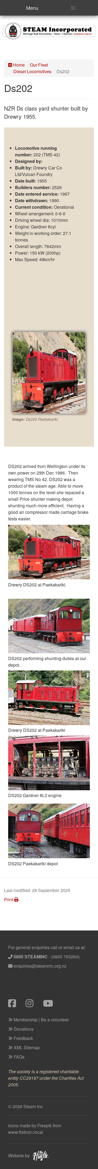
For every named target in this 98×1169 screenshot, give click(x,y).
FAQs (18, 1057)
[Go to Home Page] (49, 30)
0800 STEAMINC (31, 956)
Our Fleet (39, 65)
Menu (32, 7)
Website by (19, 1155)
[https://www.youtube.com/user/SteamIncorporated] (51, 1005)
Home (18, 65)
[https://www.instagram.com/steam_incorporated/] (34, 1005)
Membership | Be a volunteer (41, 1019)
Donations (23, 1029)
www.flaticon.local (25, 1132)
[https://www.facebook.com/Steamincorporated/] (17, 1005)
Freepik (44, 1125)
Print (9, 899)
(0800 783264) (65, 956)
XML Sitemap (26, 1047)
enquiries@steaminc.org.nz (40, 966)
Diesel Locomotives (32, 71)
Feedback (23, 1038)
